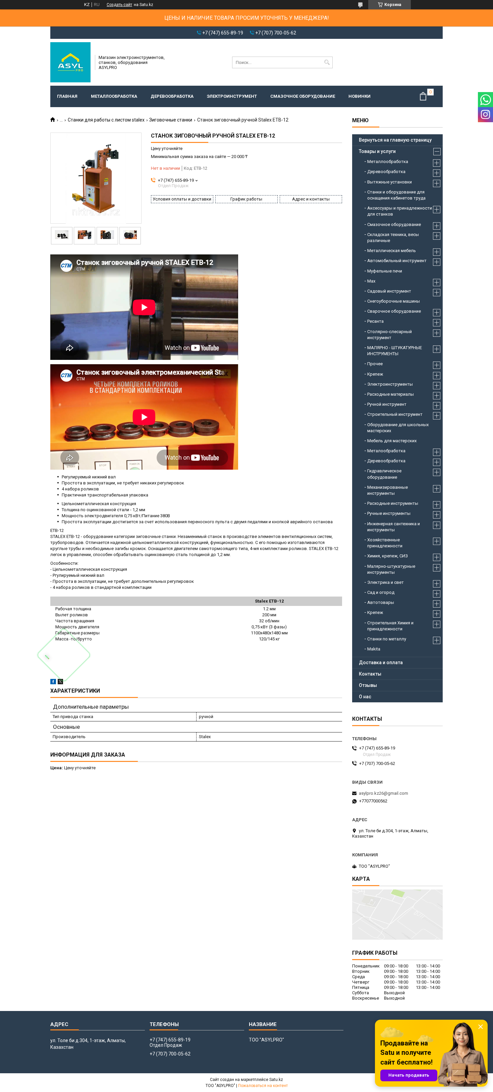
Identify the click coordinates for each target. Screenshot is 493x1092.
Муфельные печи (384, 271)
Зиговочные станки (170, 120)
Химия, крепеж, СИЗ (387, 555)
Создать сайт (119, 4)
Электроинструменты (390, 384)
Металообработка (386, 450)
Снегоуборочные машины (393, 301)
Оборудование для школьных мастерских (398, 427)
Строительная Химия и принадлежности (390, 625)
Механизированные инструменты (387, 490)
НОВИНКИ (359, 96)
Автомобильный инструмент (397, 260)
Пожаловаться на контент (263, 1085)
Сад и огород (380, 592)
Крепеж (375, 374)
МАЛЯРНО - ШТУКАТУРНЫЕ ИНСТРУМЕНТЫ (394, 350)
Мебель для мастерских (392, 440)
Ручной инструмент (386, 404)
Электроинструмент (232, 96)
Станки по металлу (386, 638)
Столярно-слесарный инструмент (389, 334)
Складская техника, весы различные (393, 237)
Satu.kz (276, 1079)
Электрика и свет (385, 582)
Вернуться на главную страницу (395, 140)
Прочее (375, 363)
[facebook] (53, 682)
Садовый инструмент (389, 291)
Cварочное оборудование (394, 311)
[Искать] (327, 62)
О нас (365, 696)
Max (371, 281)
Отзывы (368, 685)
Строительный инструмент (395, 414)
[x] (60, 682)
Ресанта (375, 321)
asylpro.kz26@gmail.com (383, 793)
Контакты (370, 674)
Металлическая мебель (391, 250)
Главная (67, 96)
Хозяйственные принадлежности (384, 542)
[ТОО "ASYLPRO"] (70, 62)
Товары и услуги (377, 151)
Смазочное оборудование (302, 96)
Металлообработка (114, 96)
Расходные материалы (390, 394)
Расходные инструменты (392, 503)
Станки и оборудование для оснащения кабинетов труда (396, 195)
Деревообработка (172, 96)
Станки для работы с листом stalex (106, 120)
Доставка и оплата (381, 662)
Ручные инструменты (388, 513)
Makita (373, 648)
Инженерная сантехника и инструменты (393, 526)
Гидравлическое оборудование (384, 473)
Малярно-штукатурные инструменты (391, 569)
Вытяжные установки (389, 181)
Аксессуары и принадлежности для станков (399, 211)
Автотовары (380, 602)
